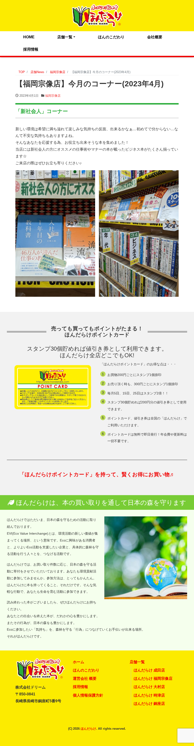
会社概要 (154, 37)
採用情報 (30, 49)
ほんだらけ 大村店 (149, 687)
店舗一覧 (64, 37)
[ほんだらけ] (97, 15)
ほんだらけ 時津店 (149, 695)
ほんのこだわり (111, 37)
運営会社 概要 (85, 678)
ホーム (78, 662)
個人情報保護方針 (88, 695)
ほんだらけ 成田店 (149, 670)
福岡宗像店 (53, 95)
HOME (29, 37)
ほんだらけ (88, 728)
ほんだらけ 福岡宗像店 (153, 678)
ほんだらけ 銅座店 (149, 704)
